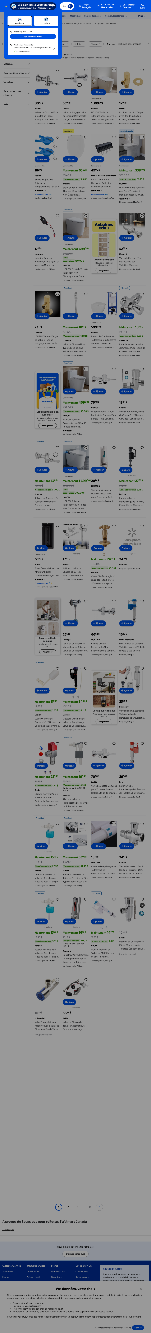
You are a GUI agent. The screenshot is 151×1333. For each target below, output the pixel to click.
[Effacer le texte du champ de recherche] (63, 6)
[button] (106, 6)
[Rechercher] (70, 6)
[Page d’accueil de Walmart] (6, 6)
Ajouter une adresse (33, 36)
